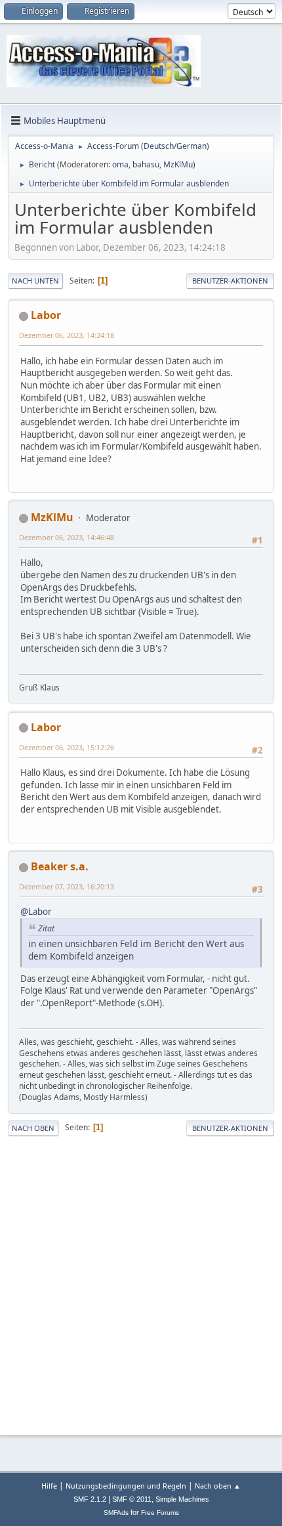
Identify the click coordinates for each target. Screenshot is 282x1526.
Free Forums (160, 1512)
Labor (46, 315)
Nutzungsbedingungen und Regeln (126, 1486)
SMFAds (116, 1512)
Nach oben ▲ (218, 1486)
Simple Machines (182, 1499)
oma (120, 164)
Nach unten (35, 281)
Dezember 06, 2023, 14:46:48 (66, 537)
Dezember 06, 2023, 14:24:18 (66, 335)
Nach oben (33, 1128)
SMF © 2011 (131, 1499)
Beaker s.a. (60, 866)
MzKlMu (178, 164)
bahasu (145, 164)
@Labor (36, 912)
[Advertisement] (141, 1284)
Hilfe (49, 1486)
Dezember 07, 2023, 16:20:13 (66, 886)
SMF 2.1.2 (89, 1499)
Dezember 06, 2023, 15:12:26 (66, 747)
